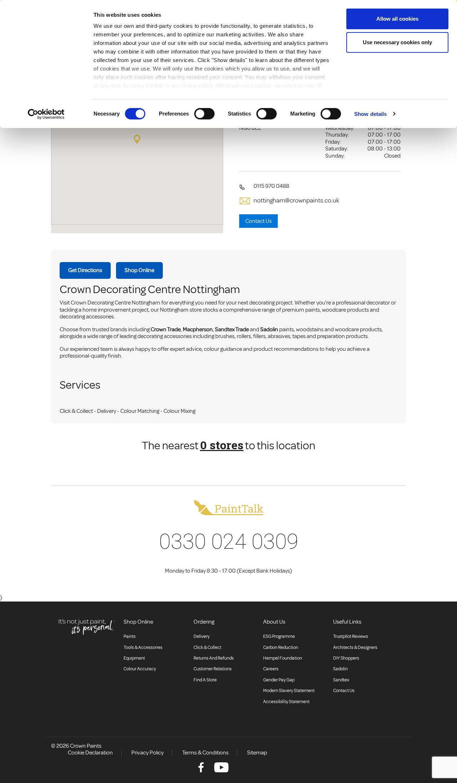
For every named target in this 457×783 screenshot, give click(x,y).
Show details (370, 114)
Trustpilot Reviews (350, 636)
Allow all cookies (397, 19)
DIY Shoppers (346, 658)
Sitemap (257, 752)
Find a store (205, 680)
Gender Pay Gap (279, 680)
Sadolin (340, 669)
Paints (130, 636)
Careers (270, 669)
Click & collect (207, 647)
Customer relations (213, 669)
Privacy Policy (147, 752)
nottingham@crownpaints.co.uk (296, 200)
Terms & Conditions (205, 752)
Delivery (202, 636)
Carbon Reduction (280, 647)
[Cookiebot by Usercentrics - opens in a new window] (46, 114)
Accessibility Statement (286, 702)
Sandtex (341, 680)
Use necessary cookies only (397, 42)
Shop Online (139, 270)
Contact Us (258, 221)
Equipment (134, 658)
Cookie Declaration (90, 752)
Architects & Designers (355, 647)
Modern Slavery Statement (289, 691)
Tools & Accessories (143, 647)
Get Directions (85, 270)
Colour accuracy (140, 669)
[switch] (204, 113)
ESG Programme (279, 636)
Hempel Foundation (282, 658)
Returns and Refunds (214, 658)
